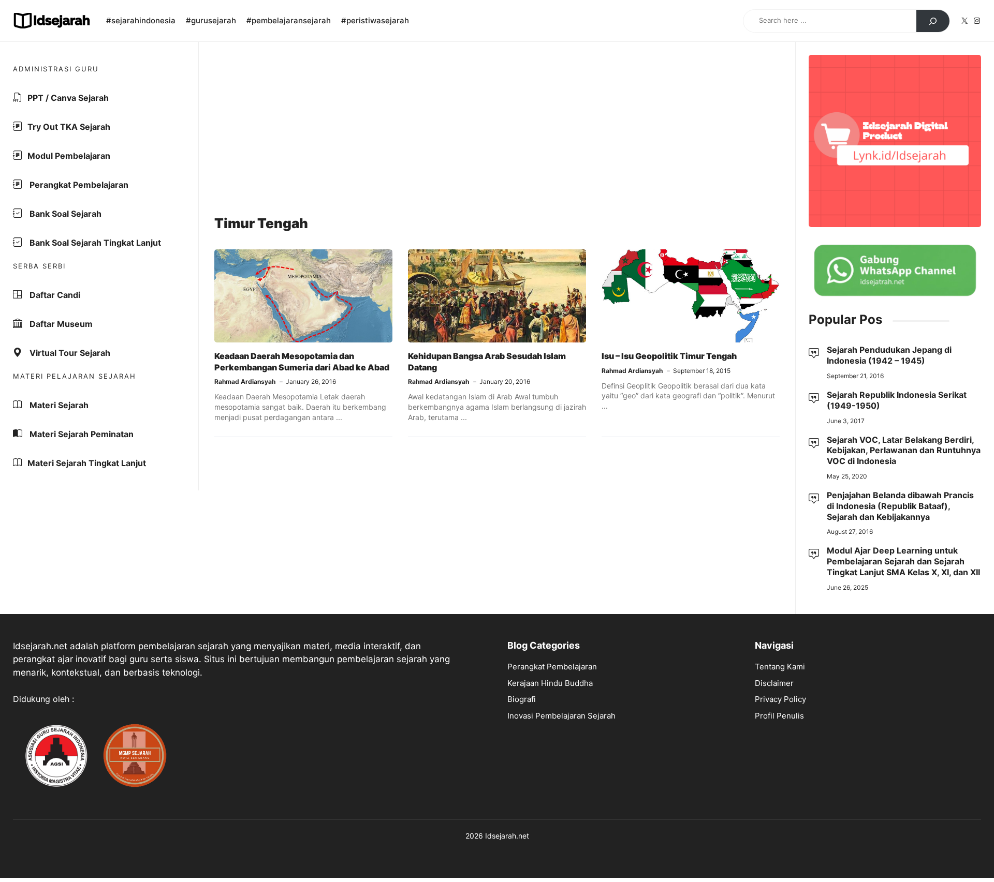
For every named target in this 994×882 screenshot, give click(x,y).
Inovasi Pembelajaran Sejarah (561, 716)
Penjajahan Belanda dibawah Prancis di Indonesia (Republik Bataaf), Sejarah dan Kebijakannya (900, 506)
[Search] (932, 21)
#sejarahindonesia (141, 20)
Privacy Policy (780, 699)
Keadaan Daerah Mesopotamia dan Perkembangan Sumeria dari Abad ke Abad (301, 361)
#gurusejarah (211, 20)
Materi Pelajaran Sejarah (74, 376)
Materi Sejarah (58, 405)
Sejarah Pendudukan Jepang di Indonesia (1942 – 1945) (889, 355)
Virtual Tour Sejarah (68, 353)
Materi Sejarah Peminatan (80, 434)
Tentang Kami (780, 666)
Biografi (521, 699)
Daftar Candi (53, 295)
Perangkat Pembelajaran (77, 185)
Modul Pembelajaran (68, 156)
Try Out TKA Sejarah (68, 127)
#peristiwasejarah (375, 20)
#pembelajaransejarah (288, 20)
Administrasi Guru (56, 69)
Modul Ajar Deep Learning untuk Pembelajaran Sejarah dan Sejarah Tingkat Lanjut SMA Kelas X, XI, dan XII (903, 561)
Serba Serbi (39, 266)
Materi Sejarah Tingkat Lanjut (86, 463)
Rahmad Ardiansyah (244, 381)
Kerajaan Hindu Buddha (550, 683)
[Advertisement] (497, 129)
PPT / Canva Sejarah (68, 98)
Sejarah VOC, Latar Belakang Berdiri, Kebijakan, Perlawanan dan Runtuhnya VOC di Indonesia (904, 451)
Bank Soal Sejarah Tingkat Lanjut (94, 242)
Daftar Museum (60, 324)
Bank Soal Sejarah (64, 213)
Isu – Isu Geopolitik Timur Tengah (669, 356)
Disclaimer (774, 683)
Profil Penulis (779, 716)
